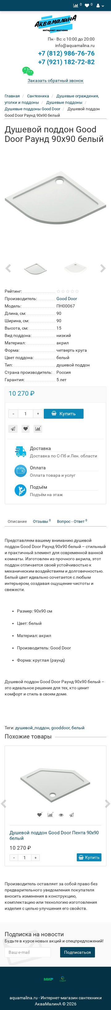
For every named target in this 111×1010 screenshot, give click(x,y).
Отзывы (42, 521)
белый (78, 727)
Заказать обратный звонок (56, 80)
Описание (17, 521)
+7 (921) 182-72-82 (66, 62)
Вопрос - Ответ (72, 521)
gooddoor (60, 727)
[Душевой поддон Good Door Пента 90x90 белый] (55, 785)
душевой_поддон (32, 727)
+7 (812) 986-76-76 (66, 53)
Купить (68, 414)
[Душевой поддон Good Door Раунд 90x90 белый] (55, 198)
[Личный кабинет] (100, 5)
